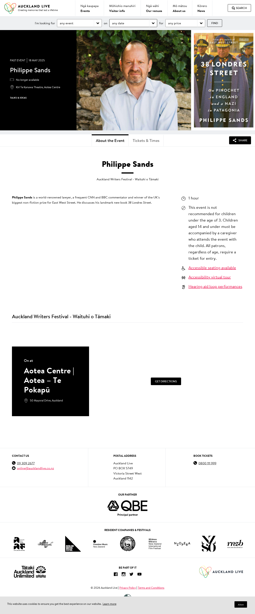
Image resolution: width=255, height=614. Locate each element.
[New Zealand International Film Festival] (155, 544)
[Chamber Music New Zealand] (100, 543)
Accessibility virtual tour (209, 276)
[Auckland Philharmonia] (46, 544)
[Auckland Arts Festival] (19, 544)
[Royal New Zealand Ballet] (235, 544)
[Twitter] (131, 575)
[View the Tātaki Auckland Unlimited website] (30, 572)
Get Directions (166, 381)
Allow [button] (241, 604)
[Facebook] (116, 575)
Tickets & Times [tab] (146, 140)
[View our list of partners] (127, 505)
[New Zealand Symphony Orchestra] (209, 544)
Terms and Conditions (151, 588)
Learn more (109, 604)
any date (118, 23)
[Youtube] (139, 575)
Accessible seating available (212, 267)
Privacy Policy (127, 588)
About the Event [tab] (110, 140)
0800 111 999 (207, 463)
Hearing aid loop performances (215, 286)
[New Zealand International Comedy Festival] (127, 544)
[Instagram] (124, 575)
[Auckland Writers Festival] (73, 544)
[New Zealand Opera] (182, 544)
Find (214, 23)
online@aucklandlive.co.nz (35, 468)
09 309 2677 (26, 463)
